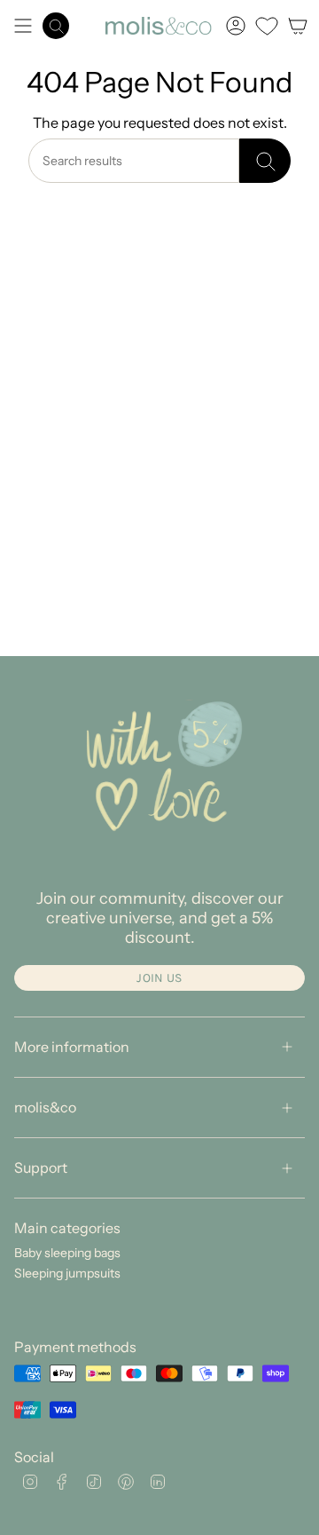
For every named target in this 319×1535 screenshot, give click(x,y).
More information (71, 1047)
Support (40, 1167)
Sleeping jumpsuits (67, 1273)
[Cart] (298, 25)
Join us (159, 977)
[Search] (265, 160)
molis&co (45, 1107)
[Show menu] (23, 25)
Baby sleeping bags (67, 1253)
